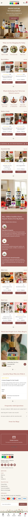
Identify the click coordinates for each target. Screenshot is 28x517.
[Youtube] (14, 465)
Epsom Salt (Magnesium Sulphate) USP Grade (7, 77)
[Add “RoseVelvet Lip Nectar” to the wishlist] (19, 282)
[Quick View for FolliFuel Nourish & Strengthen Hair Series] (8, 312)
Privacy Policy (4, 484)
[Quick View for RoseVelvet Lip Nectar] (22, 282)
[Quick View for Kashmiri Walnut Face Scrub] (8, 282)
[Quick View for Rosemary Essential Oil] (22, 71)
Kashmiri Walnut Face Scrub (7, 287)
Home (2, 473)
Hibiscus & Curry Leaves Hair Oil (21, 317)
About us (3, 475)
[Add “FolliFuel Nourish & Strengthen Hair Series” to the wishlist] (6, 312)
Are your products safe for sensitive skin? (11, 416)
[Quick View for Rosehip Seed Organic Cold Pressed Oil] (22, 123)
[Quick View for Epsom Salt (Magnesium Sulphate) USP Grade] (8, 71)
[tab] (14, 409)
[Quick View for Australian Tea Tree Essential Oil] (8, 161)
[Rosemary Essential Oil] (21, 66)
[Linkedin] (8, 465)
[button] (20, 82)
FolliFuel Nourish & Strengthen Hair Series (7, 317)
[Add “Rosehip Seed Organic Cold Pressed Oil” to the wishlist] (19, 123)
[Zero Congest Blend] (21, 156)
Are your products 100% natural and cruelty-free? (13, 409)
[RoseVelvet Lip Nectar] (21, 277)
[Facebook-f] (2, 465)
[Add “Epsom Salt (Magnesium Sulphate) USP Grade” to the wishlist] (6, 71)
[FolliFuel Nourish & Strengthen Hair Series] (7, 307)
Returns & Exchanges (5, 490)
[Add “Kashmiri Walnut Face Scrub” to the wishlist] (6, 282)
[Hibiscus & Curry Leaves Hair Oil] (21, 307)
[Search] (24, 3)
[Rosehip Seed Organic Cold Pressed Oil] (21, 118)
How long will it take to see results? (10, 412)
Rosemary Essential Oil (21, 76)
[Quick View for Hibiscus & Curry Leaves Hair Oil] (22, 312)
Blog (2, 477)
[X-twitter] (11, 465)
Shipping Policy (4, 486)
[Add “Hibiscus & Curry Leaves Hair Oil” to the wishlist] (19, 312)
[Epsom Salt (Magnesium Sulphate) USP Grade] (7, 66)
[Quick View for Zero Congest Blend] (22, 161)
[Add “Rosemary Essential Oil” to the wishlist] (19, 71)
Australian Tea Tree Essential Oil (7, 166)
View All (25, 59)
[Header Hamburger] (1, 3)
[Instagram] (5, 465)
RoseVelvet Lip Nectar (21, 286)
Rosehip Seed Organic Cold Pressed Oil (21, 128)
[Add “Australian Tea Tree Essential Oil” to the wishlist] (6, 161)
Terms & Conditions (5, 488)
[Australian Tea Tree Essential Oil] (7, 156)
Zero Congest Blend (21, 165)
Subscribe (22, 504)
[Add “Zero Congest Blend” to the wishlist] (19, 161)
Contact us (3, 479)
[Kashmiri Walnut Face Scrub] (7, 277)
